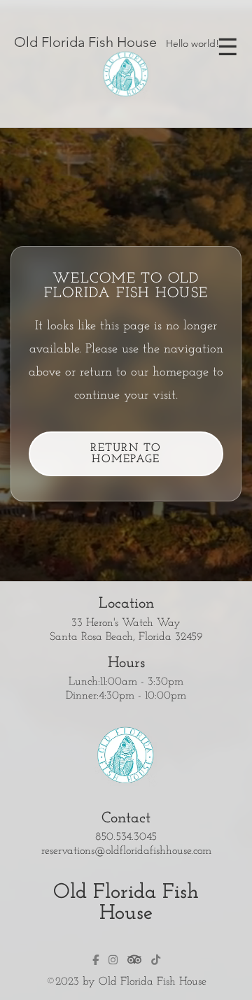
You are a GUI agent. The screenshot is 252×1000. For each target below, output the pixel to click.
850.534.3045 (126, 837)
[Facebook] (95, 960)
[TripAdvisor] (134, 959)
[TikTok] (155, 960)
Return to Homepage (126, 454)
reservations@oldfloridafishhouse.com (126, 851)
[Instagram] (113, 960)
